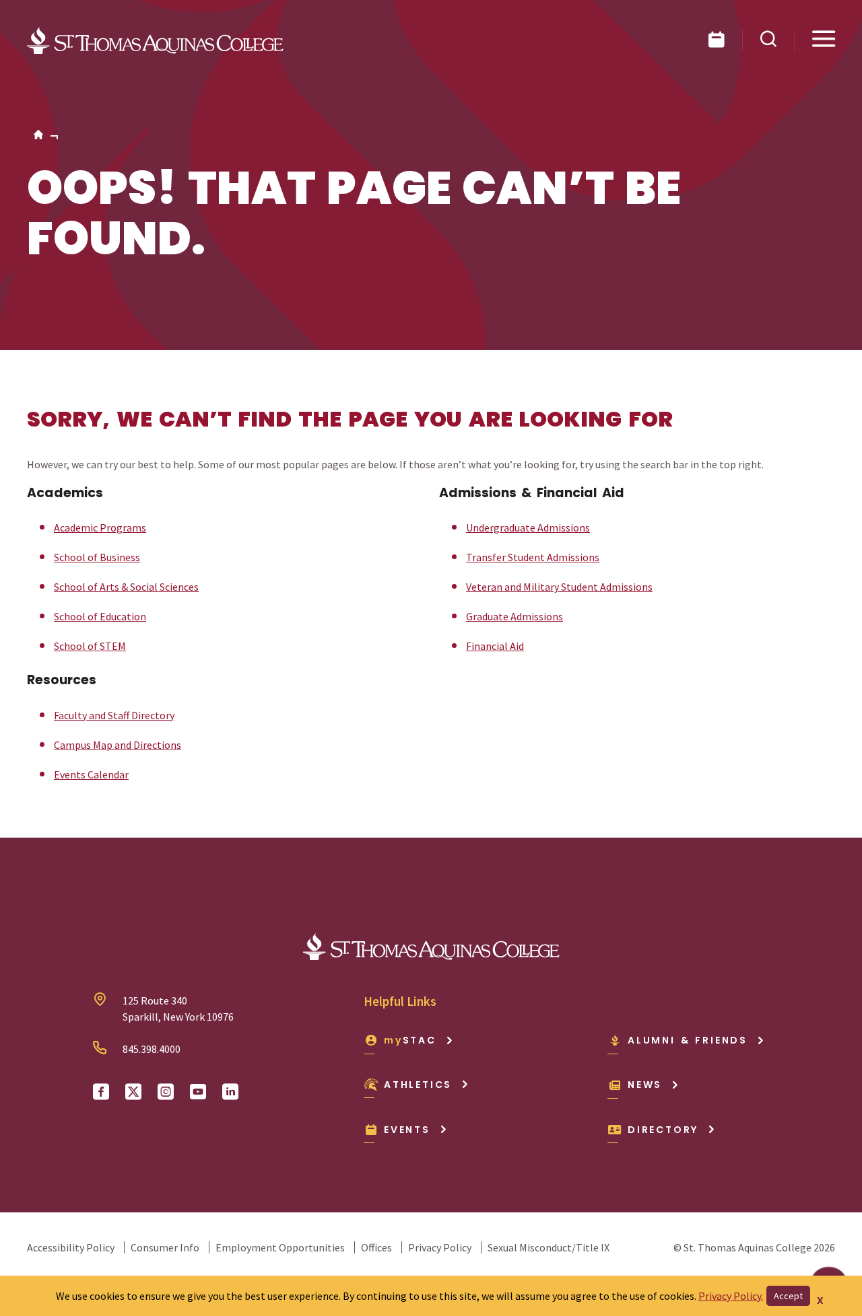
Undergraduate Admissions (528, 527)
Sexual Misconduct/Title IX (548, 1247)
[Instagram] (166, 1092)
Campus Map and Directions (117, 745)
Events (407, 1129)
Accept (788, 1296)
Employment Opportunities (280, 1247)
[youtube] (198, 1092)
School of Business (97, 557)
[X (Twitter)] (133, 1092)
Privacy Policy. (730, 1296)
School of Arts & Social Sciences (126, 586)
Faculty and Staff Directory (114, 715)
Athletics (418, 1084)
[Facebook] (101, 1092)
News (645, 1084)
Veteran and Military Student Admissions (559, 586)
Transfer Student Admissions (532, 557)
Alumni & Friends (688, 1040)
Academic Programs (100, 527)
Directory (663, 1129)
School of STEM (90, 646)
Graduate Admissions (514, 616)
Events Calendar (91, 774)
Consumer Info (165, 1247)
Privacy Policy (439, 1247)
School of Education (100, 616)
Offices (376, 1247)
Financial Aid (495, 646)
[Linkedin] (230, 1092)
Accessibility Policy (70, 1247)
